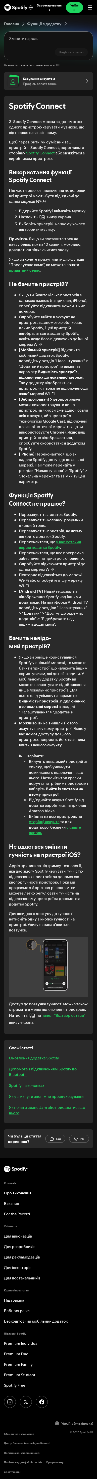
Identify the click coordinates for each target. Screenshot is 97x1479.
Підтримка (14, 1300)
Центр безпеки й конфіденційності (26, 1443)
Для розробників (19, 1246)
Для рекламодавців (22, 1257)
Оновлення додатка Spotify (34, 1058)
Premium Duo (16, 1354)
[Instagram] (10, 1402)
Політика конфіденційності (22, 1453)
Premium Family (18, 1364)
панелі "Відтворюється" (63, 1015)
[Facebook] (42, 1402)
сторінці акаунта (44, 821)
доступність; (12, 1472)
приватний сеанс (24, 270)
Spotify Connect (40, 153)
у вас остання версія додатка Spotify (50, 544)
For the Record (17, 1214)
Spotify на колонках (26, 1085)
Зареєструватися (49, 7)
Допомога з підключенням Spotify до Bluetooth (43, 1071)
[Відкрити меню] (90, 7)
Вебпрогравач (17, 1310)
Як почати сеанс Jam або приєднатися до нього (47, 1110)
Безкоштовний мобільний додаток (36, 1321)
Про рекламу (54, 1462)
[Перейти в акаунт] (85, 81)
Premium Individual (21, 1343)
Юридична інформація (19, 1434)
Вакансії (11, 1203)
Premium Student (19, 1374)
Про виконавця (17, 1193)
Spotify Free (14, 1385)
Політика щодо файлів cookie (23, 1462)
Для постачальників (22, 1278)
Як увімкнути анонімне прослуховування (46, 1096)
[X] (26, 1402)
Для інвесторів (17, 1267)
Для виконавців (18, 1236)
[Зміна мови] (31, 7)
